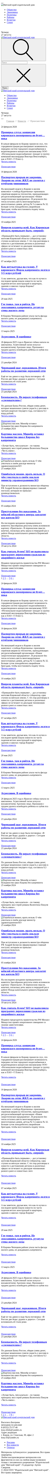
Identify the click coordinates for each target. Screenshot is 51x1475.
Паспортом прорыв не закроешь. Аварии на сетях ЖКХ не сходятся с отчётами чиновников (23, 180)
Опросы (11, 1447)
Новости (22, 121)
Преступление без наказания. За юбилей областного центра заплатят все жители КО (23, 514)
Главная (10, 121)
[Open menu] (2, 3)
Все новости (13, 1445)
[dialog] (25, 14)
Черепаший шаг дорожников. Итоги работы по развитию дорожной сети (23, 369)
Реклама (11, 1442)
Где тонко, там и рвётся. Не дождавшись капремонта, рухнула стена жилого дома (22, 307)
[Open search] (23, 50)
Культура (11, 20)
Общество (12, 9)
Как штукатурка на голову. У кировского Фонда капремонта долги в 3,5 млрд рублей (25, 269)
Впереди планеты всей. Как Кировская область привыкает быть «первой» (25, 229)
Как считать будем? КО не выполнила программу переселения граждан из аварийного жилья (25, 554)
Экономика (12, 12)
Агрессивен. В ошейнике (16, 336)
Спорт (10, 22)
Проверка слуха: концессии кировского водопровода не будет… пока (23, 135)
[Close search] (23, 75)
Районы (10, 17)
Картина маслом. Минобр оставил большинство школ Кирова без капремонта (22, 437)
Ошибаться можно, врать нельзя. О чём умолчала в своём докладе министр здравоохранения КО (23, 477)
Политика (11, 15)
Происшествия (8, 166)
